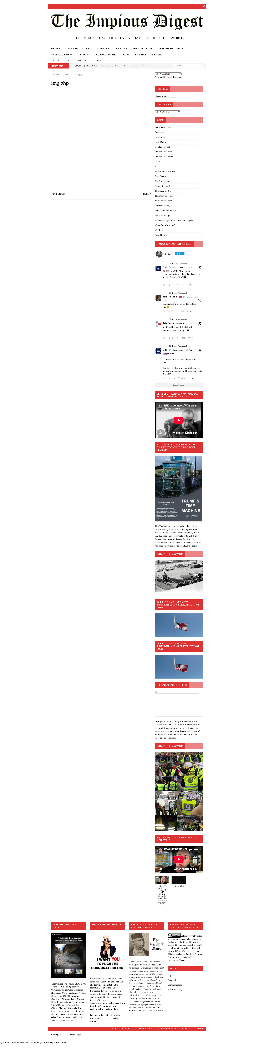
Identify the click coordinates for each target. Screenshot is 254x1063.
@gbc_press (177, 267)
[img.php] (101, 188)
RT (156, 166)
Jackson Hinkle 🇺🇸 (172, 296)
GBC (165, 267)
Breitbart (159, 132)
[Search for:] (188, 65)
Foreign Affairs (142, 48)
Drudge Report (162, 147)
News (126, 54)
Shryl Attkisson (162, 181)
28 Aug (189, 267)
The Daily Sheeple (164, 195)
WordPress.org (175, 989)
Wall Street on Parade (165, 210)
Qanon (158, 161)
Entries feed (173, 980)
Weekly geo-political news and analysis (174, 220)
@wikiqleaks (181, 323)
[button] (162, 892)
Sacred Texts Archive (165, 171)
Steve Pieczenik (162, 186)
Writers (157, 54)
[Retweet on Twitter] (170, 263)
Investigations (60, 54)
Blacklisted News (163, 127)
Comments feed (175, 985)
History (83, 54)
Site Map (140, 54)
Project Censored (163, 151)
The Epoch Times (163, 200)
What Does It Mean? (165, 225)
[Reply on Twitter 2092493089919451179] (164, 311)
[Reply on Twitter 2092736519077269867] (164, 338)
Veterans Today (162, 205)
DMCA (69, 61)
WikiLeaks (168, 323)
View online (57, 984)
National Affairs (106, 54)
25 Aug (189, 350)
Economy (121, 48)
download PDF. (73, 984)
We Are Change (162, 215)
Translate (177, 77)
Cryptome (160, 137)
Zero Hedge (161, 235)
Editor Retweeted (179, 263)
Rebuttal (82, 61)
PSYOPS (200, 1029)
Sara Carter (160, 176)
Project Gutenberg (164, 156)
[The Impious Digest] (127, 44)
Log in (171, 975)
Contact (102, 48)
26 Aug (166, 300)
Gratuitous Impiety (170, 48)
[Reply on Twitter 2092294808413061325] (164, 378)
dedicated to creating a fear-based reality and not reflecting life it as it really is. (107, 1006)
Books (54, 48)
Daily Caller (160, 142)
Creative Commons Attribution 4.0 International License (185, 957)
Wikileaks (159, 230)
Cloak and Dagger (77, 48)
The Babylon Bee (163, 191)
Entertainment (144, 1029)
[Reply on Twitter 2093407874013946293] (164, 285)
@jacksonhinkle (193, 297)
